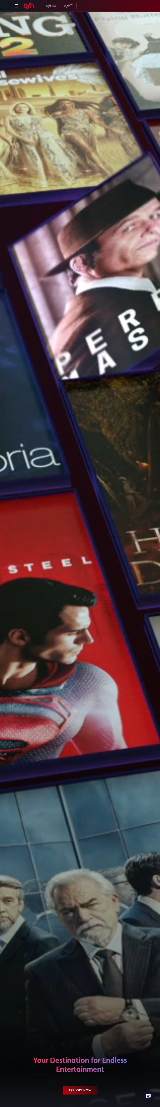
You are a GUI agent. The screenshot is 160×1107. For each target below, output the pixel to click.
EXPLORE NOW (80, 1090)
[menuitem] (17, 5)
